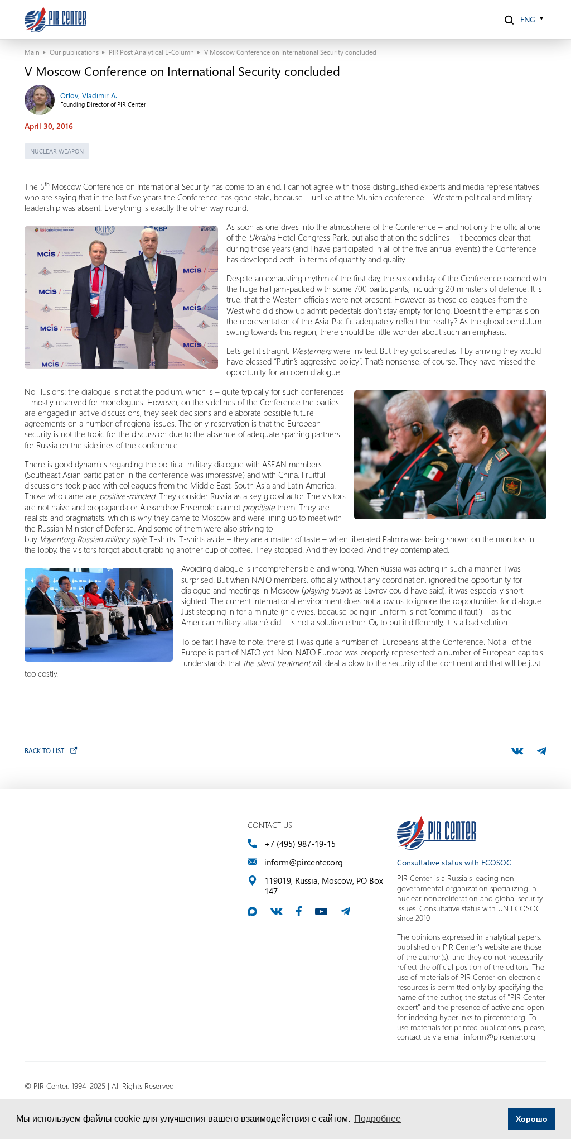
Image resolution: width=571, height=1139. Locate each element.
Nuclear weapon (57, 151)
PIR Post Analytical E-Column (151, 51)
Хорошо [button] (532, 1118)
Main (32, 51)
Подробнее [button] (377, 1118)
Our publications (74, 51)
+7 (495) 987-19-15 (300, 844)
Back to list (44, 750)
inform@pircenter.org (303, 862)
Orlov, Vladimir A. (88, 95)
